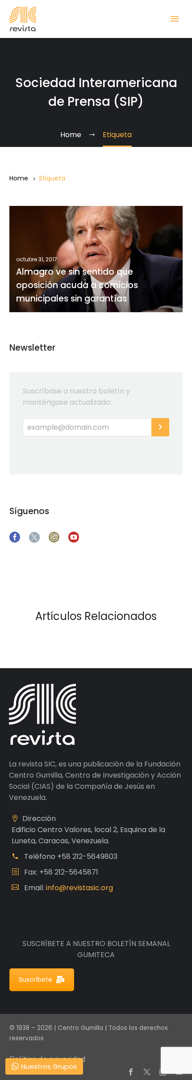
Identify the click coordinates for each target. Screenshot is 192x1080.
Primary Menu (175, 18)
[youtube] (73, 537)
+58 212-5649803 (87, 856)
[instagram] (54, 537)
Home (18, 178)
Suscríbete (35, 979)
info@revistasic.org (79, 888)
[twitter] (34, 537)
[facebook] (14, 537)
